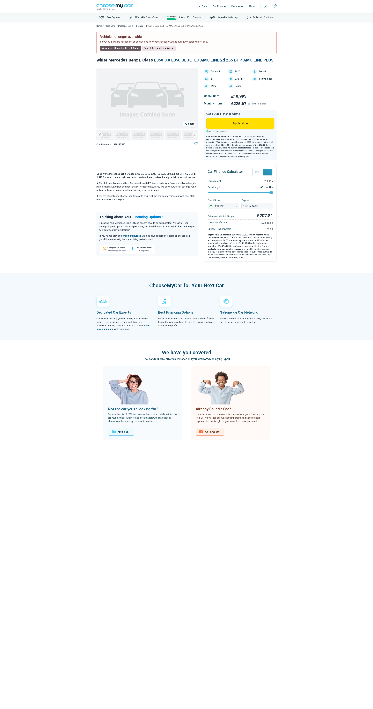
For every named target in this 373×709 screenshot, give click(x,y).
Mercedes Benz (125, 26)
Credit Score (214, 200)
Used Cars (201, 6)
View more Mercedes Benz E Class (120, 48)
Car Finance (219, 6)
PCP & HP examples (260, 104)
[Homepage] (114, 6)
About (252, 6)
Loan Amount (214, 181)
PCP (257, 172)
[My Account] (266, 6)
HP (185, 226)
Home (99, 26)
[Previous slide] (100, 135)
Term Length (214, 187)
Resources (237, 6)
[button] (104, 135)
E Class (139, 26)
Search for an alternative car (159, 48)
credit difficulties (131, 235)
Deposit (245, 200)
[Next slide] (195, 135)
